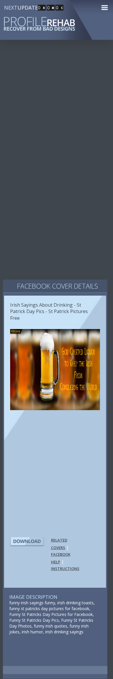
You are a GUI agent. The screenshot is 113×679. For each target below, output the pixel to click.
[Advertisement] (56, 107)
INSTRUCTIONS (65, 568)
